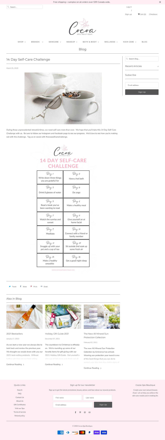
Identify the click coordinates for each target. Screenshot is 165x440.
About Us (19, 401)
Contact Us (20, 397)
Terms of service (20, 412)
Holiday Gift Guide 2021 (57, 334)
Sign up (128, 14)
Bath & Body (90, 42)
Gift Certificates (20, 404)
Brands (36, 42)
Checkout (153, 14)
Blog (144, 42)
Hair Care (128, 42)
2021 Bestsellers (14, 334)
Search (19, 390)
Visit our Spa (19, 408)
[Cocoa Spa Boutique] (82, 27)
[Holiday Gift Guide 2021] (63, 317)
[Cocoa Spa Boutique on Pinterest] (80, 412)
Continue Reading (14, 364)
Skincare (54, 42)
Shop (20, 42)
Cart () (143, 14)
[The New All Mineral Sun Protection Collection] (102, 317)
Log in (129, 7)
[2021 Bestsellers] (24, 317)
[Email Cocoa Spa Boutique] (89, 412)
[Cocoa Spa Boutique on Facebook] (75, 412)
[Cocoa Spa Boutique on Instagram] (84, 412)
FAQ (19, 393)
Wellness (109, 42)
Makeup (71, 42)
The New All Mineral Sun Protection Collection (96, 336)
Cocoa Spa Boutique (85, 426)
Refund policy (20, 416)
